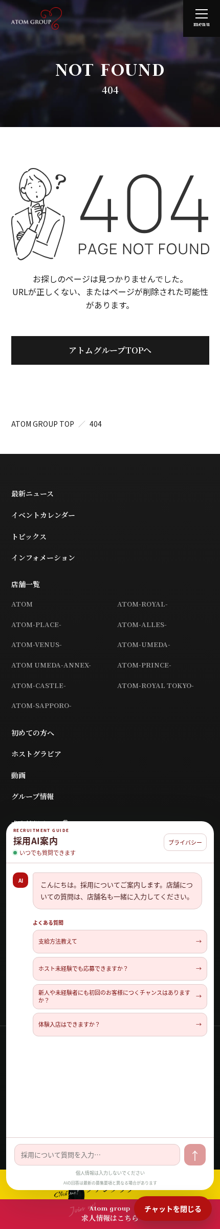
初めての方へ (32, 732)
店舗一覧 (25, 584)
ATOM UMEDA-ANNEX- (51, 665)
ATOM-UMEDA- (143, 644)
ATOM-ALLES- (142, 624)
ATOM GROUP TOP (42, 424)
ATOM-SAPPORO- (41, 705)
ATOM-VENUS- (36, 644)
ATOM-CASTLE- (38, 685)
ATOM (22, 604)
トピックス (29, 536)
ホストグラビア (36, 753)
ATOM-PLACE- (36, 624)
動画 (18, 775)
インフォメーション (43, 557)
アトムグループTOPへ (110, 350)
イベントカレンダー (43, 515)
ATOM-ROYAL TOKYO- (155, 685)
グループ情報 (32, 796)
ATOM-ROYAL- (142, 604)
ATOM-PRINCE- (144, 665)
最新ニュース (32, 493)
